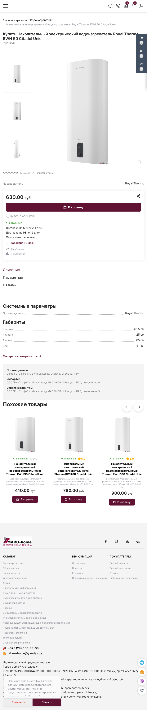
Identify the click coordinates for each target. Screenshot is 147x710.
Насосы (7, 607)
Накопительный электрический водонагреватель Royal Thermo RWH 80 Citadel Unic (73, 469)
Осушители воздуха (14, 602)
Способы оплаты (118, 563)
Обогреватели (11, 568)
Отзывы (113, 573)
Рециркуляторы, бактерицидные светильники (28, 627)
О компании (78, 563)
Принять (47, 702)
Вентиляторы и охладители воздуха (22, 612)
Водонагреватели (13, 563)
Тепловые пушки (12, 637)
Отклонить (18, 702)
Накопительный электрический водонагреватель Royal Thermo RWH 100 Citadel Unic (122, 469)
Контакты (77, 573)
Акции (6, 583)
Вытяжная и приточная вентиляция (22, 597)
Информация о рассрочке (123, 578)
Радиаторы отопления (15, 632)
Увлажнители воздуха (15, 578)
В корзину (75, 207)
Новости (77, 568)
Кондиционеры (11, 573)
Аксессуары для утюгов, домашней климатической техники (36, 622)
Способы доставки (120, 568)
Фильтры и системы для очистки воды (24, 617)
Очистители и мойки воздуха (19, 593)
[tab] (73, 270)
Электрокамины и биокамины (19, 588)
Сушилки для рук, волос (16, 642)
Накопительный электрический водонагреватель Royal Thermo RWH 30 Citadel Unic (25, 469)
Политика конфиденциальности (89, 578)
